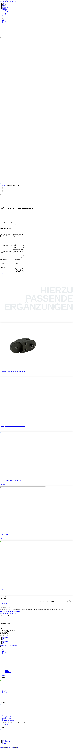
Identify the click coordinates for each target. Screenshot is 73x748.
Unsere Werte (7, 11)
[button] (3, 604)
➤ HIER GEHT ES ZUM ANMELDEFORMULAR (10, 611)
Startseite (1, 185)
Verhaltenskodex (8, 12)
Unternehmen (4, 9)
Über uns (6, 10)
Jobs (5, 14)
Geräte (5, 185)
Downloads (4, 8)
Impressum (4, 639)
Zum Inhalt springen (3, 0)
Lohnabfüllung (5, 7)
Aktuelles (4, 5)
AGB (3, 638)
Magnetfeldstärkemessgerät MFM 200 (9, 589)
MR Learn (4, 6)
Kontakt (3, 15)
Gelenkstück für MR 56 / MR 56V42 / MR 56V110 (13, 371)
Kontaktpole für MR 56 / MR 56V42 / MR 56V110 (13, 426)
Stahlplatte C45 (4, 534)
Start (3, 3)
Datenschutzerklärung (6, 637)
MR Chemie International (9, 13)
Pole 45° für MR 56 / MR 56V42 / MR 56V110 (12, 480)
